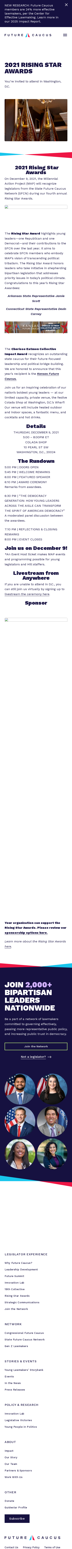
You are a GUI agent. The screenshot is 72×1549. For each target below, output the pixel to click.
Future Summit (14, 1276)
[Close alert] (66, 13)
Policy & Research (21, 1405)
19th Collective (15, 1289)
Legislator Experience (26, 1254)
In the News (13, 1383)
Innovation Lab (14, 1282)
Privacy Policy (31, 1547)
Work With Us (14, 1477)
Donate (9, 1500)
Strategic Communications (22, 1302)
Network (13, 1324)
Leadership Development (21, 1269)
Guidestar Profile (16, 1507)
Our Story (11, 1457)
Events (9, 1376)
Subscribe (17, 1518)
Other (10, 1492)
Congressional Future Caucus (24, 1333)
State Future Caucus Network (25, 1339)
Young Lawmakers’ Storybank (24, 1369)
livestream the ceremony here (27, 594)
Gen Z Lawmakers (16, 1346)
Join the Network (16, 1309)
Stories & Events (20, 1361)
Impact (9, 1450)
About (10, 1442)
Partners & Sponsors (18, 1470)
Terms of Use (52, 1547)
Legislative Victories (18, 1420)
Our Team (11, 1464)
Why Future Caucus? (18, 1262)
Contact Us (11, 1547)
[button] (64, 35)
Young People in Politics (21, 1426)
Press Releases (15, 1389)
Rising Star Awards (17, 1295)
